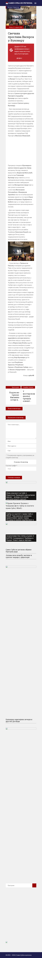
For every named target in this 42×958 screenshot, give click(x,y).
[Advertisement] (21, 150)
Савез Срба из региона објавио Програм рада (18, 550)
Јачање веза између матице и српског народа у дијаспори (19, 556)
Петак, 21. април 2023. (16, 27)
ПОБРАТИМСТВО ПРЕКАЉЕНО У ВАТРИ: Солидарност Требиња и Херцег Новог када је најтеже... (20, 538)
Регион (10, 7)
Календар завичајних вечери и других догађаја (19, 720)
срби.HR (31, 375)
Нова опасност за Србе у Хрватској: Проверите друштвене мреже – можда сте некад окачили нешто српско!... (20, 496)
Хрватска (16, 7)
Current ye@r (11, 466)
